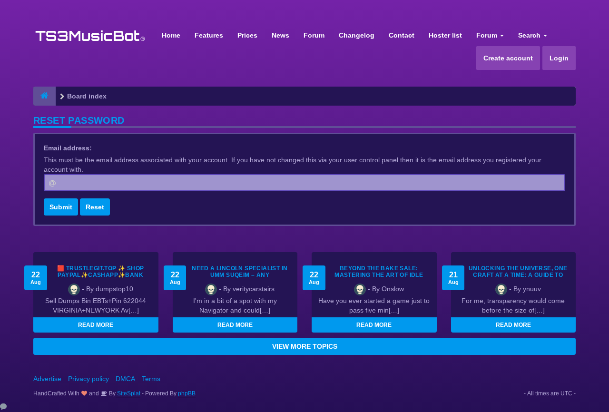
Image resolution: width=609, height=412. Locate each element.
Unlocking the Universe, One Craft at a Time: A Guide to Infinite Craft (518, 275)
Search (530, 35)
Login (559, 58)
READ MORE (95, 325)
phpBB (187, 393)
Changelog (356, 35)
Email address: (68, 148)
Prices (247, 35)
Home (171, 35)
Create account (508, 58)
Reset (95, 207)
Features (209, 35)
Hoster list (445, 35)
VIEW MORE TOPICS (304, 346)
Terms (151, 379)
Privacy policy (88, 379)
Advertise (47, 379)
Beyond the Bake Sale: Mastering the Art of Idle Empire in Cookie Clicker (378, 275)
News (280, 35)
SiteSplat (128, 393)
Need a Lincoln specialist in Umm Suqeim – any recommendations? (239, 275)
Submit (60, 207)
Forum (314, 35)
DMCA (125, 379)
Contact (401, 35)
